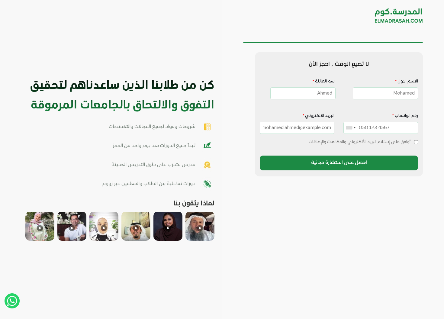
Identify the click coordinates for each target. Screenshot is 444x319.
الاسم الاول (406, 81)
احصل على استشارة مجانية (339, 163)
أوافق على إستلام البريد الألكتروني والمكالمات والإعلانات (359, 142)
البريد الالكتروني (318, 115)
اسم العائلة (324, 81)
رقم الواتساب (405, 115)
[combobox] (351, 128)
